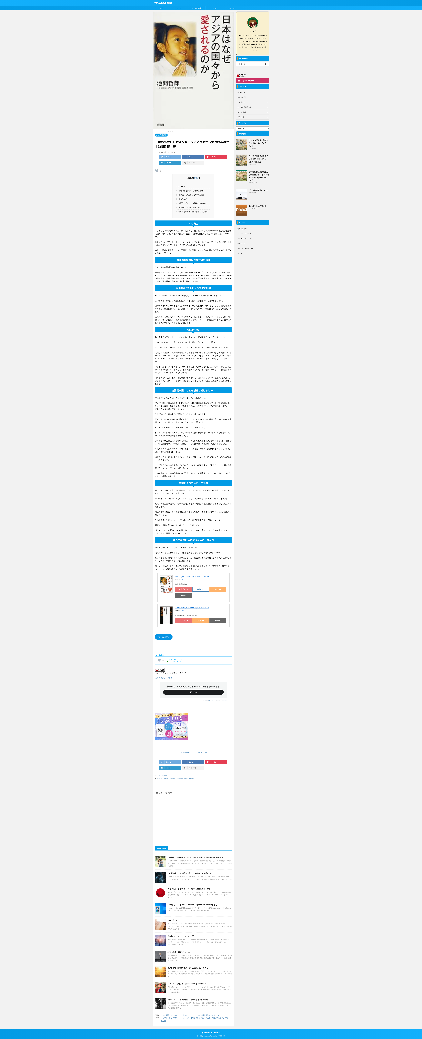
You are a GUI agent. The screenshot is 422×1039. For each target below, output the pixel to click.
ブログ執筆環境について (258, 190)
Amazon (218, 589)
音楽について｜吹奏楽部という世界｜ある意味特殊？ (189, 999)
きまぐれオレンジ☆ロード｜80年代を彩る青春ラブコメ (190, 889)
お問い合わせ (242, 229)
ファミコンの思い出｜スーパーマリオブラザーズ (187, 984)
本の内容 (181, 186)
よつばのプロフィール (245, 238)
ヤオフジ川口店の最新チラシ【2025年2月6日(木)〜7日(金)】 (258, 159)
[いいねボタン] (156, 170)
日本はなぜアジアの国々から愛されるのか (192, 576)
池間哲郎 (192, 778)
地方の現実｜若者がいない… (179, 952)
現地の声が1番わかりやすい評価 (190, 195)
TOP (161, 8)
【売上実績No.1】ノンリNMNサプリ (193, 752)
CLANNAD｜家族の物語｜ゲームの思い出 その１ (188, 968)
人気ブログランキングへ (164, 678)
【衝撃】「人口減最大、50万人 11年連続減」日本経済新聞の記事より (195, 857)
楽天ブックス (183, 589)
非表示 (196, 178)
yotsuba (211, 700)
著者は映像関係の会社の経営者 (190, 191)
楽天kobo (200, 589)
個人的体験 (182, 199)
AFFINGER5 (221, 1036)
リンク (239, 253)
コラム (179, 8)
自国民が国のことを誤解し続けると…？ (193, 203)
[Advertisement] (252, 290)
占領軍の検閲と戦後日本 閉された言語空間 (192, 607)
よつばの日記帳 (197, 8)
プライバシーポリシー (245, 248)
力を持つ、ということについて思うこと (183, 936)
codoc (225, 700)
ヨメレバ (182, 579)
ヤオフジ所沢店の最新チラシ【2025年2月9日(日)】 (258, 143)
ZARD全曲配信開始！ (257, 206)
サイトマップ (242, 243)
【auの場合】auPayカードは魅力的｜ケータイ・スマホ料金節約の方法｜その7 (190, 1015)
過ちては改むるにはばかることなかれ (192, 211)
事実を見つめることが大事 (188, 207)
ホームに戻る (164, 637)
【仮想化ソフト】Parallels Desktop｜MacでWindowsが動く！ (193, 905)
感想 (158, 778)
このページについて (244, 234)
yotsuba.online (163, 2)
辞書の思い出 (173, 920)
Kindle (183, 595)
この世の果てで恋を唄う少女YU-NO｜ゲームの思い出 (189, 873)
